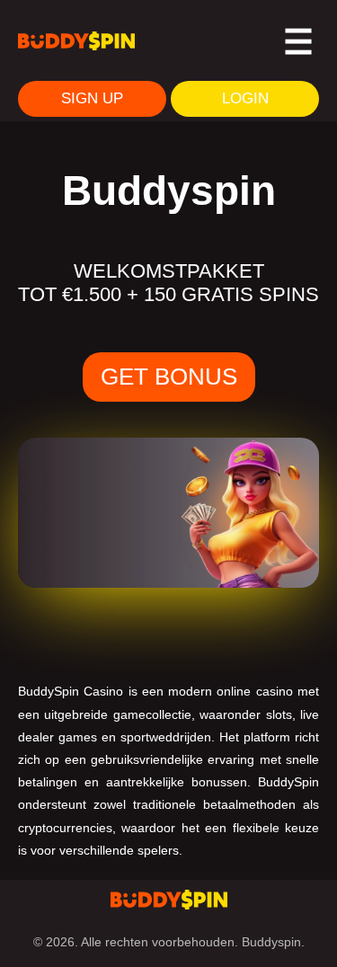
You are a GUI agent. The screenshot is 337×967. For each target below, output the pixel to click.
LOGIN (245, 98)
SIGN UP (92, 98)
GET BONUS (169, 376)
